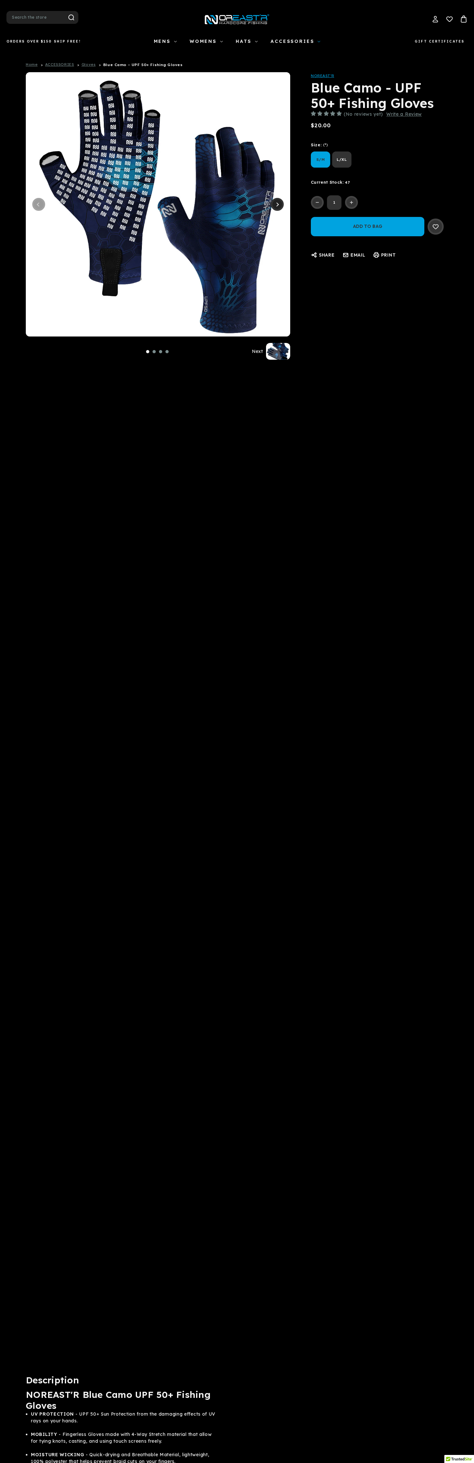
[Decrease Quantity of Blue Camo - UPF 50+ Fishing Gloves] (317, 202)
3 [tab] (160, 351)
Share (327, 255)
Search (71, 17)
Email (358, 255)
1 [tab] (147, 351)
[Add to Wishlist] (436, 227)
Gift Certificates (439, 41)
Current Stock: (330, 182)
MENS (162, 41)
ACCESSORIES (292, 41)
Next (277, 204)
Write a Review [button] (404, 114)
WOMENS (203, 41)
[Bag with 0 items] (463, 19)
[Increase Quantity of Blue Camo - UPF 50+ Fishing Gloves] (351, 202)
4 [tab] (167, 351)
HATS (244, 41)
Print (388, 255)
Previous (38, 204)
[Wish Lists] (449, 19)
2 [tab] (154, 351)
